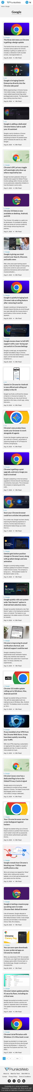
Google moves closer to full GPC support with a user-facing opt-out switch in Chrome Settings (16, 343)
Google (7, 37)
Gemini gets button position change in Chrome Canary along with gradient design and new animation (16, 557)
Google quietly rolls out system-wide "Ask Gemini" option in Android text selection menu (16, 602)
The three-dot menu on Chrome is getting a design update (16, 41)
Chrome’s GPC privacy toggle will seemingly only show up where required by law (15, 170)
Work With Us (25, 1073)
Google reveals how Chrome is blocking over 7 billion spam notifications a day (16, 865)
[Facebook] (9, 1081)
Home (2, 6)
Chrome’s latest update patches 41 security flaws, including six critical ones (16, 993)
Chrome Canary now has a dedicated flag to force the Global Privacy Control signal (15, 778)
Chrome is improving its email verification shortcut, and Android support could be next (16, 645)
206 (17, 1058)
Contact (4, 1076)
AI (6, 78)
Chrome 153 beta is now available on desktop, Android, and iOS (16, 213)
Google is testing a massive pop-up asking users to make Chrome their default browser (16, 906)
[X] (14, 1081)
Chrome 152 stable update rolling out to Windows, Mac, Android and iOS (15, 691)
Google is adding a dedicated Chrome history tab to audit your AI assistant (15, 126)
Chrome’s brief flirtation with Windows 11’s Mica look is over (16, 1035)
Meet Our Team (15, 1073)
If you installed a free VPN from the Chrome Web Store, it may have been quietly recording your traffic (16, 736)
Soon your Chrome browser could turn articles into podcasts (16, 514)
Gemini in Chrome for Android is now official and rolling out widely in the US (16, 387)
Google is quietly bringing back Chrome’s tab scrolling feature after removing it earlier (16, 300)
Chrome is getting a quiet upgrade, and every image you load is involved (15, 472)
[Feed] (23, 1081)
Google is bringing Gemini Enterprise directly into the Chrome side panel (14, 83)
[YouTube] (18, 1081)
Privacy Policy (13, 1076)
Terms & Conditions (25, 1076)
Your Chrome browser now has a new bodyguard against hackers (16, 821)
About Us (6, 1073)
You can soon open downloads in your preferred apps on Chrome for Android (16, 950)
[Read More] (16, 29)
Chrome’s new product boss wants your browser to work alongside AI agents (15, 430)
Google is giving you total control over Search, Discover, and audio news (16, 256)
